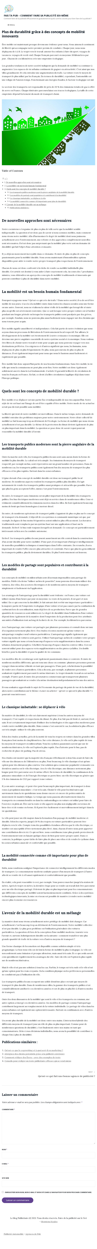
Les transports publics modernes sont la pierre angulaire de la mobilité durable (42, 192)
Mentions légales (49, 1221)
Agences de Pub (33, 1234)
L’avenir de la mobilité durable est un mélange (26, 204)
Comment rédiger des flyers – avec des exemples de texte (32, 1057)
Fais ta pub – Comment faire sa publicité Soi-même (36, 15)
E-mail (5, 1164)
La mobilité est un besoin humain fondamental (26, 186)
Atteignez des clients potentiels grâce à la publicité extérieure (35, 1054)
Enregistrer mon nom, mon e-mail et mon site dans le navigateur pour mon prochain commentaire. (48, 1192)
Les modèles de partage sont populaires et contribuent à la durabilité (38, 195)
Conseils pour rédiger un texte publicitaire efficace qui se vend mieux (38, 1061)
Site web (5, 1178)
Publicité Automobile (13, 1234)
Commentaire (8, 1109)
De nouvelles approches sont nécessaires (23, 182)
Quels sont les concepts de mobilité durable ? (26, 189)
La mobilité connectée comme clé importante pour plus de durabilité (38, 201)
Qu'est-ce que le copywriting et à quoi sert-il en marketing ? (34, 1050)
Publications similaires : (19, 208)
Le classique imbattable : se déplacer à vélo (28, 198)
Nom (4, 1149)
